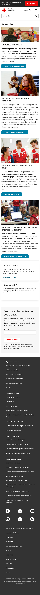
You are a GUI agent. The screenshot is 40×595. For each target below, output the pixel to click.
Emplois (8, 550)
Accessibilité (9, 542)
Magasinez (9, 555)
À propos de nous (12, 362)
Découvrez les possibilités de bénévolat (15, 99)
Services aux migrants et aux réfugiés (17, 491)
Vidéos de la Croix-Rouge (14, 374)
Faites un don (10, 568)
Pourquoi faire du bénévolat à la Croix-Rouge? (19, 166)
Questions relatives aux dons (15, 421)
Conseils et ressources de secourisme (18, 453)
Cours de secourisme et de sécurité (17, 444)
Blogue (8, 387)
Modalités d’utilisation (13, 533)
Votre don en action (12, 406)
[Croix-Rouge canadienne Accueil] (8, 10)
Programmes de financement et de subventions (17, 501)
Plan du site (9, 537)
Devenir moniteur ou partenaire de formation (20, 449)
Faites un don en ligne (13, 397)
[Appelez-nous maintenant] (30, 10)
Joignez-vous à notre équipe (14, 379)
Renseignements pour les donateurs (17, 410)
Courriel (6, 329)
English (26, 10)
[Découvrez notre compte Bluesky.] (32, 519)
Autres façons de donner (13, 430)
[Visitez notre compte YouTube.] (8, 519)
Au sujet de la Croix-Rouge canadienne (18, 365)
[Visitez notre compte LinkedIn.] (32, 511)
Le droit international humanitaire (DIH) (18, 496)
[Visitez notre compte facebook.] (8, 511)
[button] (36, 10)
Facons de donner (12, 394)
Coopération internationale (14, 476)
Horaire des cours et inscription (16, 440)
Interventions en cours (13, 463)
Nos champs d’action (13, 459)
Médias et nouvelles (12, 370)
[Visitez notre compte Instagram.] (20, 511)
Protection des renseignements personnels (19, 528)
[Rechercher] (36, 16)
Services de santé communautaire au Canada (20, 472)
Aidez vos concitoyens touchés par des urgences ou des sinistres (19, 228)
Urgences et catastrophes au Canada (17, 467)
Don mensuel (10, 402)
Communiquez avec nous (14, 383)
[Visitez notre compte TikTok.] (20, 519)
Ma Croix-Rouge (11, 559)
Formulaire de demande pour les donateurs (19, 426)
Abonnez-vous (12, 340)
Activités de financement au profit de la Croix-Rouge (20, 416)
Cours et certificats (13, 436)
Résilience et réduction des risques (17, 480)
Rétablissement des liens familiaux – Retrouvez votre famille (20, 486)
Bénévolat (9, 564)
